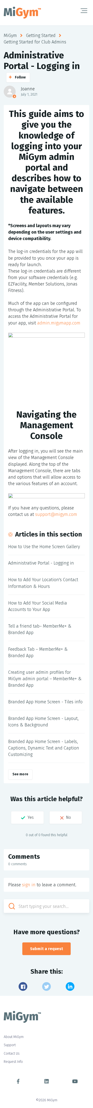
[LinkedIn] (70, 986)
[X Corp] (46, 986)
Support (10, 1045)
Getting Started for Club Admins (35, 42)
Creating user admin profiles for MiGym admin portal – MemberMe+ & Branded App (45, 679)
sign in (28, 885)
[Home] (22, 12)
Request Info (13, 1062)
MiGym (10, 35)
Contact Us (12, 1053)
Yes (31, 817)
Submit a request (46, 948)
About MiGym (14, 1037)
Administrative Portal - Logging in (41, 563)
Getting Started (41, 35)
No (68, 817)
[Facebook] (23, 986)
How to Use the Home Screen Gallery (44, 546)
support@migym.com (56, 514)
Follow (20, 77)
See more (20, 774)
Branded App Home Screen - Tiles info (45, 702)
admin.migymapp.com (58, 323)
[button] (84, 10)
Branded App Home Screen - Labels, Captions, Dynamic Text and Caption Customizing (43, 748)
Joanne (28, 89)
